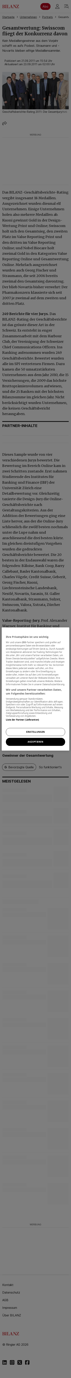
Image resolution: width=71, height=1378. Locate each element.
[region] (35, 689)
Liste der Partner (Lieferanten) (22, 719)
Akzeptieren (35, 741)
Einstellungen (35, 731)
